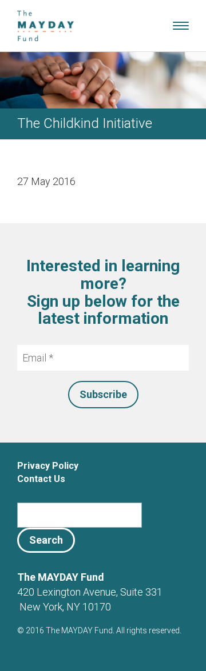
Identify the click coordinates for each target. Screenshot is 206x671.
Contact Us (41, 478)
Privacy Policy (47, 465)
